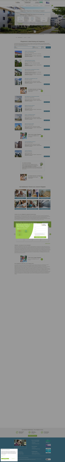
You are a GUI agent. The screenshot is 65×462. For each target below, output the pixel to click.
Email (35, 227)
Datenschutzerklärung (3, 455)
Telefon (35, 231)
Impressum (2, 456)
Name (35, 229)
